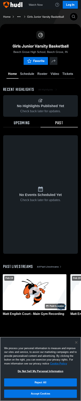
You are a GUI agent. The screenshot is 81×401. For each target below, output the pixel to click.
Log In (70, 4)
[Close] (76, 342)
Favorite (39, 60)
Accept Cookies (40, 393)
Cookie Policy (58, 363)
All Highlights (45, 90)
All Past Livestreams (48, 267)
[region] (40, 369)
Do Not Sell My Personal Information (40, 371)
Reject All (40, 382)
